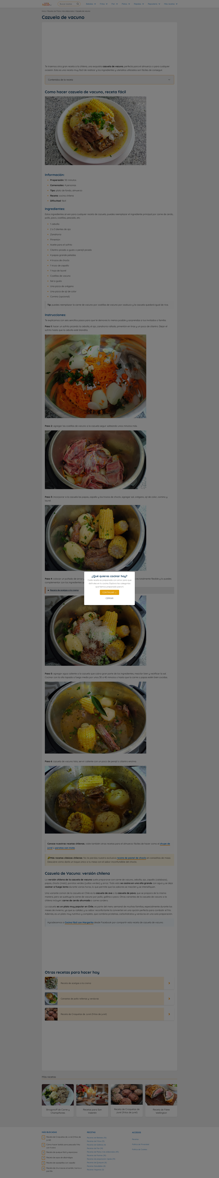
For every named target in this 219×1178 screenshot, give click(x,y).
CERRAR (109, 598)
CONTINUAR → (109, 592)
